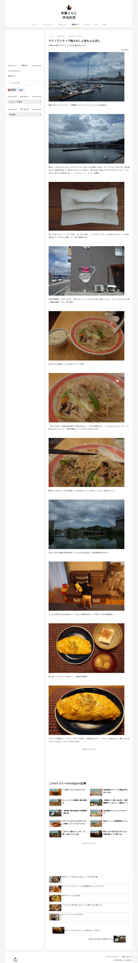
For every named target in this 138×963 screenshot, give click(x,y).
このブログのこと (14, 71)
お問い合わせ (126, 957)
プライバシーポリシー (113, 957)
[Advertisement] (89, 765)
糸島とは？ (12, 76)
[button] (39, 83)
